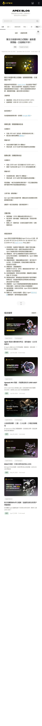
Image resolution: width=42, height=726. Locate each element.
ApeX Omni (22, 85)
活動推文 (21, 136)
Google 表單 (26, 116)
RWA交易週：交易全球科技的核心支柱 (17, 464)
